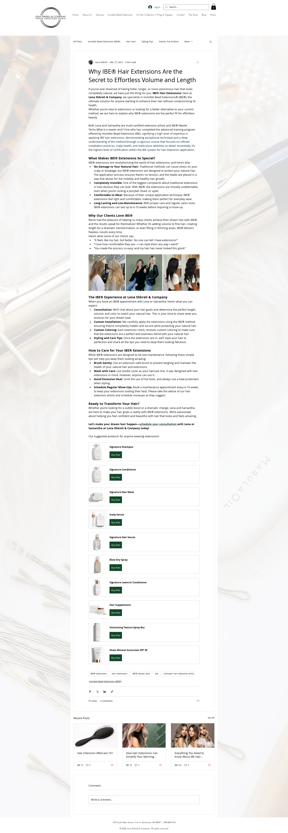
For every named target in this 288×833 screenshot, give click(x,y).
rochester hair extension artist (178, 673)
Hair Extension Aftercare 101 (95, 753)
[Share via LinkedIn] (104, 691)
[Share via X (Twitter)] (97, 691)
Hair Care (131, 41)
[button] (213, 7)
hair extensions (119, 673)
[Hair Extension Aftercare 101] (95, 735)
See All (211, 717)
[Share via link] (112, 691)
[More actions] (198, 62)
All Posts (78, 41)
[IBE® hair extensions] (192, 735)
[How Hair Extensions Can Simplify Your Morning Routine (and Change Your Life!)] (144, 735)
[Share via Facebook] (89, 691)
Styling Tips (147, 41)
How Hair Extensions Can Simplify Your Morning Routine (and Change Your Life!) (142, 754)
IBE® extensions (98, 673)
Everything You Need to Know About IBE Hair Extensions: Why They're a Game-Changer (191, 754)
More (187, 41)
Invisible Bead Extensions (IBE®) (104, 41)
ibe (156, 673)
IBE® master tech (141, 673)
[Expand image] (106, 272)
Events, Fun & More (168, 41)
